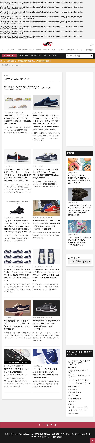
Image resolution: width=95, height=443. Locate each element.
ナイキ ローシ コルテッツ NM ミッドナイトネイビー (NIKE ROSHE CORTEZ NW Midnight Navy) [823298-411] (46, 174)
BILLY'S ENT (73, 395)
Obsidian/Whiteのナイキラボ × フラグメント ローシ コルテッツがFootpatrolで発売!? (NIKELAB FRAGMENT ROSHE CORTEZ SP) (46, 275)
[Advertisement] (79, 109)
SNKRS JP (72, 367)
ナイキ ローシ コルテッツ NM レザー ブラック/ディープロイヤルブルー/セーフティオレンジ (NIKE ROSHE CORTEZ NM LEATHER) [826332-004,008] (17, 175)
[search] (91, 56)
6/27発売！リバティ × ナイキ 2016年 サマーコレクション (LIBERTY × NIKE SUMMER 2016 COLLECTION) (17, 120)
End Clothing (73, 413)
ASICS (31, 50)
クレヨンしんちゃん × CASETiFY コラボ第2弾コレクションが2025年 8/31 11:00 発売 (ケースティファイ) (79, 179)
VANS (61, 50)
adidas (38, 50)
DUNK (44, 56)
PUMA (54, 50)
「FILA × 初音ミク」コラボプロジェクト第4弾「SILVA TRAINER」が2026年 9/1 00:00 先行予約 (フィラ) (79, 241)
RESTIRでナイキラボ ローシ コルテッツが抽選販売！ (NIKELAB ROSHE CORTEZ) (17, 372)
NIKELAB (72, 364)
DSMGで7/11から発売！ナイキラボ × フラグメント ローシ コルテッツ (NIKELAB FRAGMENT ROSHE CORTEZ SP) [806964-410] (17, 275)
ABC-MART (73, 389)
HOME (6, 65)
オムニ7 (71, 404)
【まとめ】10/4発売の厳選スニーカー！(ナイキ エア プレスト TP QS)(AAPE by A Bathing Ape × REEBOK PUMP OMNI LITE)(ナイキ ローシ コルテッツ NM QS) (17, 226)
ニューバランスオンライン (79, 383)
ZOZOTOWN (73, 386)
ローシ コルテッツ (17, 65)
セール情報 (89, 50)
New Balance (22, 50)
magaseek (72, 401)
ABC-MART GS (74, 392)
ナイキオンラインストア (78, 361)
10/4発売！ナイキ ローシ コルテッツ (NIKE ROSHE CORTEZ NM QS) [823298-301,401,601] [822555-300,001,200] (46, 225)
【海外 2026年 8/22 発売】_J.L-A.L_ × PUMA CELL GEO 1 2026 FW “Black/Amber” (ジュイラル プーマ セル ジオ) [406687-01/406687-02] (79, 210)
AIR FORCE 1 (52, 56)
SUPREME (11, 50)
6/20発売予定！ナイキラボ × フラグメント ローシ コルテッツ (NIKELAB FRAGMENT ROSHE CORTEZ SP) (17, 325)
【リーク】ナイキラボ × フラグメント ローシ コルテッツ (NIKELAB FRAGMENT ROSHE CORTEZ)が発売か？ (46, 373)
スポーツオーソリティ (77, 410)
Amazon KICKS (74, 398)
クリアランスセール (79, 362)
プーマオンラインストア (78, 380)
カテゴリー (74, 258)
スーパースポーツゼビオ (78, 407)
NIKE (4, 50)
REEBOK (46, 50)
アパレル (80, 50)
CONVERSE (70, 50)
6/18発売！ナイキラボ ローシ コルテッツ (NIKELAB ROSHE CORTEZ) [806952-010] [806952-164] (46, 325)
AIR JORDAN (35, 56)
